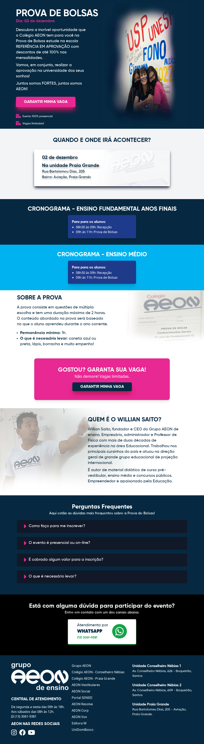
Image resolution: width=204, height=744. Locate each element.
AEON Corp (80, 710)
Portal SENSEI (82, 697)
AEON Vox (79, 717)
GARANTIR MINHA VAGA (46, 102)
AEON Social (81, 691)
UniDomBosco (82, 729)
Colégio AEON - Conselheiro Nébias (98, 672)
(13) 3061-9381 (87, 637)
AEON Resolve (82, 704)
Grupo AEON (81, 665)
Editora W (79, 723)
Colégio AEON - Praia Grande (93, 678)
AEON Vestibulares (86, 685)
